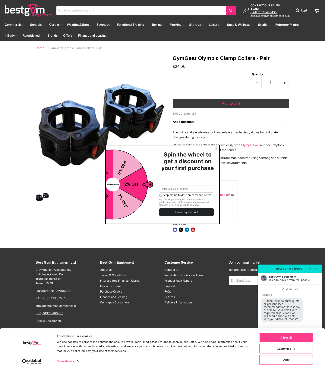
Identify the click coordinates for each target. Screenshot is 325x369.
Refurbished (31, 35)
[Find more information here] (290, 315)
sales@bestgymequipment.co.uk (270, 15)
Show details (65, 361)
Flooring (175, 24)
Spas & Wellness (239, 24)
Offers (67, 35)
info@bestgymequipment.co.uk (56, 306)
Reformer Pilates (287, 24)
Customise (284, 348)
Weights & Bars (78, 24)
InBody (10, 35)
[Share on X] (181, 230)
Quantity (257, 74)
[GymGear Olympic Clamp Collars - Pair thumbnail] (42, 196)
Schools (36, 24)
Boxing (157, 24)
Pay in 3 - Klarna (110, 286)
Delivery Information (178, 302)
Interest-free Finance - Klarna (120, 280)
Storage (195, 24)
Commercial (14, 24)
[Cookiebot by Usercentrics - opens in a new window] (31, 361)
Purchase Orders (111, 291)
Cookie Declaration (48, 321)
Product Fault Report (178, 280)
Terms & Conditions (113, 275)
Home (40, 48)
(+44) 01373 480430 (264, 12)
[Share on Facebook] (175, 230)
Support (169, 286)
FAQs (167, 291)
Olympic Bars (250, 145)
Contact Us (171, 269)
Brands (52, 35)
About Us (106, 269)
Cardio (54, 24)
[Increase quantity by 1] (284, 83)
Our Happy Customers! (115, 302)
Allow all (286, 337)
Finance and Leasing (92, 35)
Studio (263, 24)
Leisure (214, 24)
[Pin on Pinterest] (193, 230)
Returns (169, 297)
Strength (103, 24)
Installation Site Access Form (183, 275)
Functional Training (131, 24)
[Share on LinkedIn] (187, 230)
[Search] (231, 10)
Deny (286, 359)
